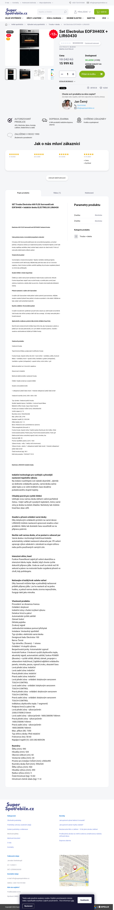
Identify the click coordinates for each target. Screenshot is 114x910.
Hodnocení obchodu (29, 3)
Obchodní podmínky (14, 820)
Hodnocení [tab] (89, 193)
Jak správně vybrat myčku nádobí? (71, 825)
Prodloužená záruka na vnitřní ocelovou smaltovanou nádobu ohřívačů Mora (80, 835)
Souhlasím (84, 900)
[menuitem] (14, 18)
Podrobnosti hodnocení (92, 43)
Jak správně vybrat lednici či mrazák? (72, 820)
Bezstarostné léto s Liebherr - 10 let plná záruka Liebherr (78, 829)
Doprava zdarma (65, 840)
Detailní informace (66, 81)
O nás (7, 3)
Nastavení (28, 906)
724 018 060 (81, 105)
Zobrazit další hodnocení (57, 178)
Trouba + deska (86, 236)
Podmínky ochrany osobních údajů (19, 825)
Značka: (66, 49)
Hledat (65, 12)
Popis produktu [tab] (23, 193)
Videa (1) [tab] (57, 193)
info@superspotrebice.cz (85, 108)
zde (72, 901)
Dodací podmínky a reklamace (17, 829)
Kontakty (15, 3)
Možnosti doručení (13, 838)
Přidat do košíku (89, 74)
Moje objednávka (45, 3)
